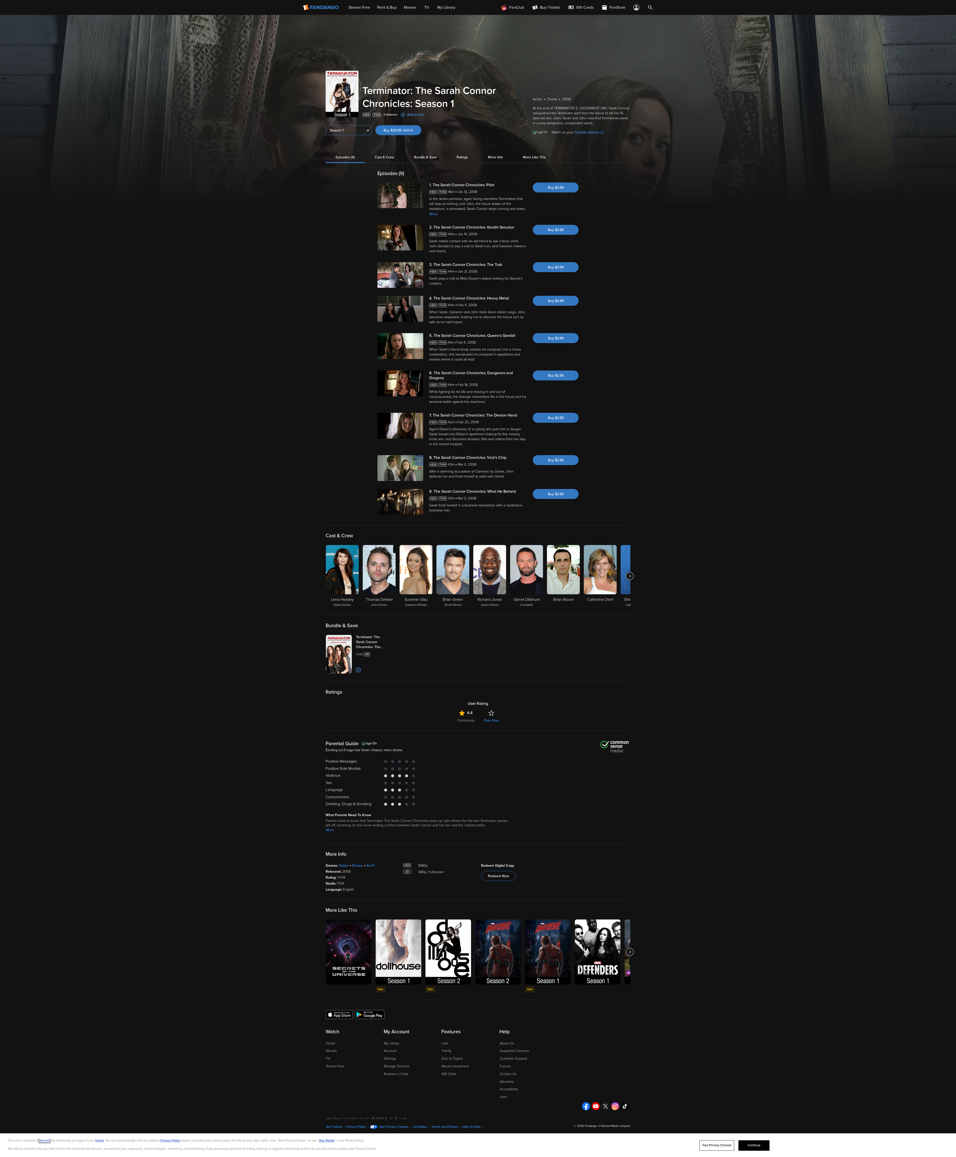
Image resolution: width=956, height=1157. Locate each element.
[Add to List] (358, 670)
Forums (505, 1066)
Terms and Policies (444, 1127)
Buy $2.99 (556, 187)
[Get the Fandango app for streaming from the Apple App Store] (339, 1014)
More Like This (534, 157)
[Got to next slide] (629, 576)
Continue (754, 1145)
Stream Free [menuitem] (359, 7)
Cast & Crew (384, 157)
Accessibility (509, 1089)
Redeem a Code (396, 1074)
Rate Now (491, 720)
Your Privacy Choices (394, 1127)
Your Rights (327, 1141)
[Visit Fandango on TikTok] (625, 1106)
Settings (390, 1058)
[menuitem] (581, 7)
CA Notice (420, 1127)
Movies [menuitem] (410, 7)
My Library (391, 1043)
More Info (495, 157)
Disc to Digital (452, 1058)
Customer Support (513, 1058)
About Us (507, 1043)
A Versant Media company (614, 1126)
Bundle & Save (425, 157)
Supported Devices (514, 1051)
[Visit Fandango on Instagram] (615, 1106)
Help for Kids (471, 1127)
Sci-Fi (370, 865)
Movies (331, 1051)
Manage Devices (396, 1066)
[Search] (650, 7)
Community (466, 720)
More (433, 214)
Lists (445, 1043)
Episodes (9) (345, 157)
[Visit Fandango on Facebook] (586, 1106)
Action (344, 865)
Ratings (462, 157)
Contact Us (508, 1074)
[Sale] (398, 952)
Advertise (507, 1082)
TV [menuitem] (426, 7)
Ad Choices (334, 1127)
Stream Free (335, 1066)
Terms (99, 1141)
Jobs (503, 1097)
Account (390, 1051)
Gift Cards (449, 1074)
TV (328, 1058)
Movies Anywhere (455, 1066)
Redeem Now (498, 876)
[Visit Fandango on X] (605, 1106)
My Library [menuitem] (446, 7)
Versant (44, 1141)
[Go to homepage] (321, 7)
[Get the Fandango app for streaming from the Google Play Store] (369, 1014)
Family (446, 1051)
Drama (357, 865)
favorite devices (587, 132)
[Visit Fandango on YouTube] (596, 1106)
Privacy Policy (356, 1127)
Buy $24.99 (402, 130)
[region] (478, 1145)
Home (330, 1043)
